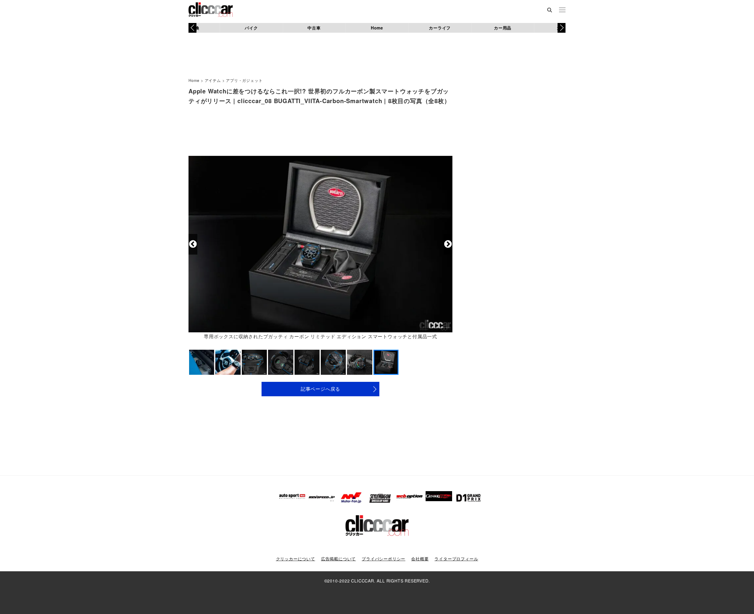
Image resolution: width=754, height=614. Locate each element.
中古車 (313, 28)
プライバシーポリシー (383, 559)
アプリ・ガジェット (244, 80)
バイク (251, 28)
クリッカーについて (295, 559)
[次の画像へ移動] (448, 244)
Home (377, 28)
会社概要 (420, 559)
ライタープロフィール (456, 559)
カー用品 (502, 28)
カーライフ (440, 28)
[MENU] (562, 10)
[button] (562, 27)
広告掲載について (338, 559)
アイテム (213, 80)
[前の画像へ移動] (192, 244)
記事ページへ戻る (320, 388)
